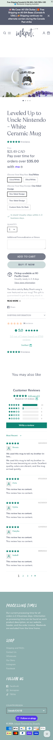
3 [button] (27, 575)
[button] (23, 100)
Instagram (11, 664)
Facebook (10, 668)
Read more (12, 301)
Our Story (10, 660)
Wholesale (11, 656)
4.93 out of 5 (34, 396)
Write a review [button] (26, 425)
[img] (12, 443)
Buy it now (26, 264)
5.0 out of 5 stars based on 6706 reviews (26, 338)
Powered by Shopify (30, 724)
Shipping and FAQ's (15, 648)
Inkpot (17, 724)
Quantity (12, 224)
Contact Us (11, 652)
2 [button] (23, 575)
